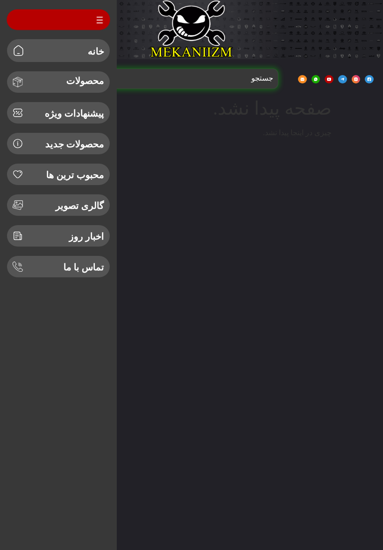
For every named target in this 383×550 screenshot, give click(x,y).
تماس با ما (84, 267)
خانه (96, 51)
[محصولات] (18, 82)
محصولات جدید (74, 144)
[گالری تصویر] (18, 205)
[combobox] (189, 78)
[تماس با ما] (18, 266)
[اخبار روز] (18, 236)
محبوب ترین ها (75, 175)
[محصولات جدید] (18, 143)
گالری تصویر (80, 205)
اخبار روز (86, 236)
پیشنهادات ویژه (74, 113)
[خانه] (18, 50)
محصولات (85, 81)
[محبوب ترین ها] (18, 174)
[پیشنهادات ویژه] (18, 113)
